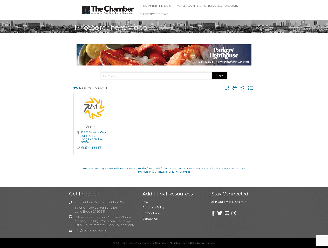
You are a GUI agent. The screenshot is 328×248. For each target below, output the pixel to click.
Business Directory (93, 168)
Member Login (186, 5)
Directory (231, 5)
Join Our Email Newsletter (229, 201)
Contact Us (237, 168)
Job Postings (221, 168)
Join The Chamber (179, 171)
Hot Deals (154, 168)
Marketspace (203, 168)
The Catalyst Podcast (154, 14)
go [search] (221, 75)
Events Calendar (136, 168)
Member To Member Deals (178, 168)
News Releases (116, 168)
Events (201, 5)
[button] (75, 88)
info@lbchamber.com (90, 230)
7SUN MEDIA (86, 127)
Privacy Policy (151, 213)
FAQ (145, 201)
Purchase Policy (153, 207)
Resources (215, 5)
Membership (167, 5)
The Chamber (148, 5)
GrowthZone (208, 243)
